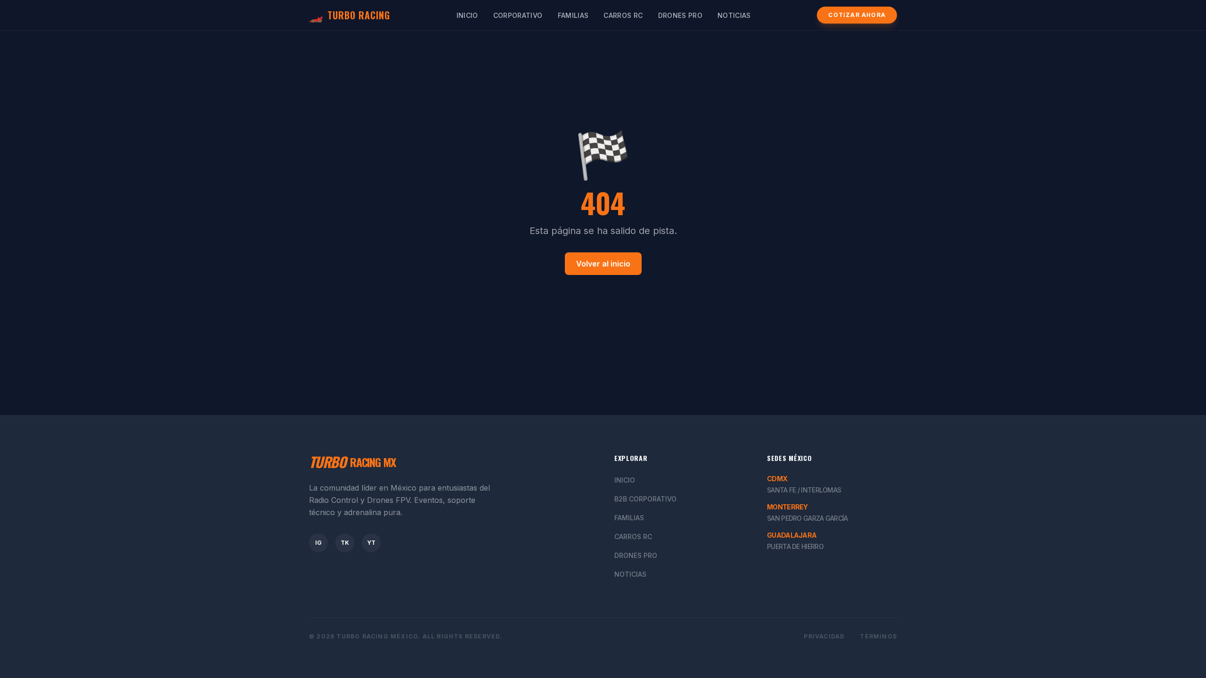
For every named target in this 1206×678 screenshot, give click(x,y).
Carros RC (623, 15)
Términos (878, 636)
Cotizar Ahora (857, 14)
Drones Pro (680, 15)
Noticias (734, 15)
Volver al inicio (603, 263)
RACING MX (352, 461)
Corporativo (518, 15)
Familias (573, 15)
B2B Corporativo (645, 499)
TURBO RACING (349, 15)
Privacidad (824, 636)
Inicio (467, 15)
